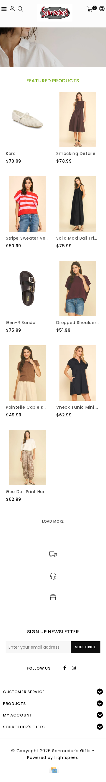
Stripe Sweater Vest (27, 238)
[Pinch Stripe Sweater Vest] (27, 204)
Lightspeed (66, 757)
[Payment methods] (53, 769)
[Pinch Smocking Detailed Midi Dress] (78, 119)
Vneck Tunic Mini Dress (78, 407)
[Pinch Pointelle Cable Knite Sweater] (27, 373)
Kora (11, 153)
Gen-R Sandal (21, 322)
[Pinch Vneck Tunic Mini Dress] (78, 373)
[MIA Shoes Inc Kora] (27, 119)
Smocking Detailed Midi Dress (78, 153)
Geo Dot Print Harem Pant (27, 492)
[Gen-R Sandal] (27, 288)
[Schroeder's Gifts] (54, 13)
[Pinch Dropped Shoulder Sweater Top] (78, 288)
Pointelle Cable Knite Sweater (27, 407)
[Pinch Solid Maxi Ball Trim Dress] (78, 204)
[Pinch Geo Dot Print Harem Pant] (27, 457)
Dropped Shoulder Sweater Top (78, 322)
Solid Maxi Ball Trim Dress (78, 238)
